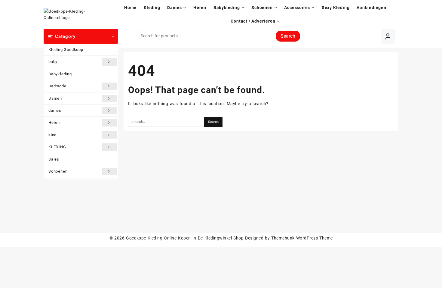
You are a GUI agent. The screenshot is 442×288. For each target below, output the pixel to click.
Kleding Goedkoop (65, 49)
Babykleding (60, 74)
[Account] (388, 36)
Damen (55, 98)
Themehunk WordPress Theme (302, 238)
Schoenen (57, 171)
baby (52, 61)
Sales (53, 159)
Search (288, 36)
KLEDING (57, 147)
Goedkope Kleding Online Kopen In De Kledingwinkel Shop (185, 238)
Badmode (57, 86)
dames (54, 110)
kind (52, 135)
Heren (54, 122)
